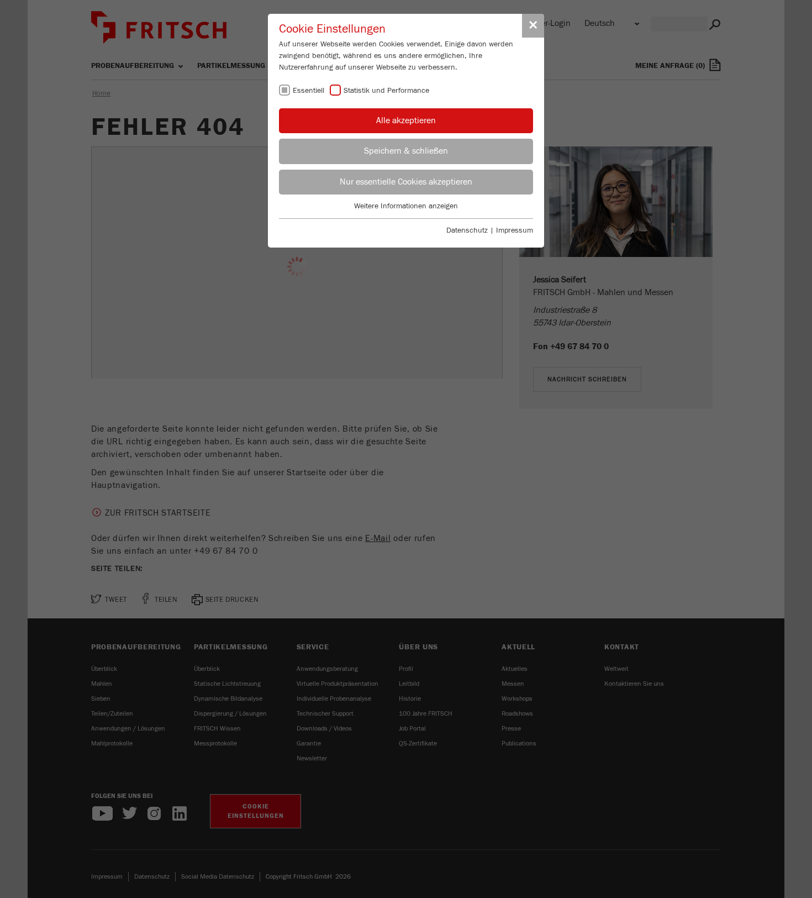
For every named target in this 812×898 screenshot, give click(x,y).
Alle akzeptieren (406, 120)
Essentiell (308, 90)
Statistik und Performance (386, 90)
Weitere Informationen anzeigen (406, 206)
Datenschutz (467, 230)
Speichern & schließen (406, 151)
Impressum (514, 230)
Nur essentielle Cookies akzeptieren (406, 182)
